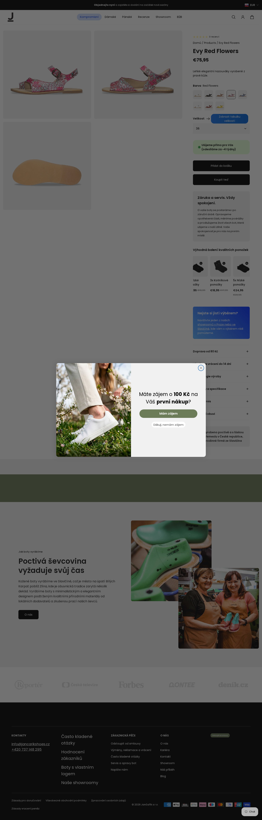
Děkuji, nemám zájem (168, 425)
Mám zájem (168, 413)
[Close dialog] (201, 368)
